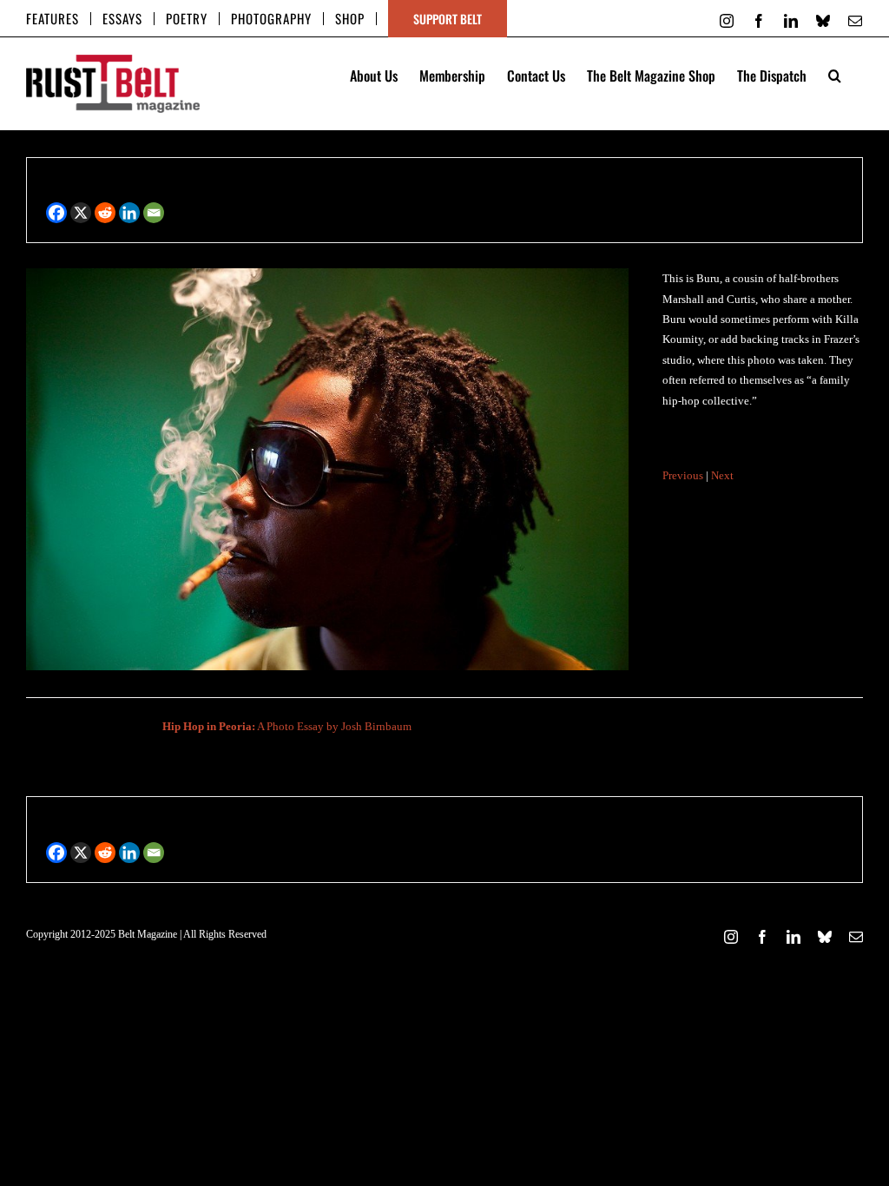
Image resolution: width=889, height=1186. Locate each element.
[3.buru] (327, 274)
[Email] (153, 212)
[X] (80, 212)
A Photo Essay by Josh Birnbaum (287, 726)
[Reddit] (105, 212)
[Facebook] (56, 212)
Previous (682, 475)
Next (722, 475)
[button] (834, 73)
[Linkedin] (129, 212)
